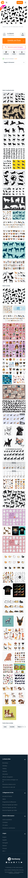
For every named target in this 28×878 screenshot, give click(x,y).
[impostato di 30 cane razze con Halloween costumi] (13, 409)
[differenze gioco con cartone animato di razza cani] (8, 817)
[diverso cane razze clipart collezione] (7, 361)
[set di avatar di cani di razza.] (8, 806)
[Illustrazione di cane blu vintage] (9, 255)
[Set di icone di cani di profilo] (8, 328)
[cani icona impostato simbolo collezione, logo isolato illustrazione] (13, 489)
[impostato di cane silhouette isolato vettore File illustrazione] (6, 624)
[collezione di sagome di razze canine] (8, 108)
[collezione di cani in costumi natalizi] (19, 806)
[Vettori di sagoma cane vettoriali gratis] (13, 137)
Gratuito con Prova (14, 41)
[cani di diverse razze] (8, 566)
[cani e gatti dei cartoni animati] (13, 305)
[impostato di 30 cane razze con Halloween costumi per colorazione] (13, 611)
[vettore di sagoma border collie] (13, 199)
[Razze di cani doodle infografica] (13, 462)
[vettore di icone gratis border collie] (13, 233)
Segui (22, 35)
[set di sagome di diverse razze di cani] (7, 175)
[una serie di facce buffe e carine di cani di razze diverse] (8, 783)
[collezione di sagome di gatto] (6, 212)
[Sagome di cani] (13, 122)
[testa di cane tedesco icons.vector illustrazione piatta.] (8, 748)
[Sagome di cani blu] (13, 289)
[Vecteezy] (2, 2)
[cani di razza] (13, 264)
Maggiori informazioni (9, 61)
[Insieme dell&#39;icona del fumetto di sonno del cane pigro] (13, 721)
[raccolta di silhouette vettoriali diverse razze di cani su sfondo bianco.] (9, 221)
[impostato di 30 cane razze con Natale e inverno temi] (13, 392)
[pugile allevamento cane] (8, 736)
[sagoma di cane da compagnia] (8, 316)
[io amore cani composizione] (8, 524)
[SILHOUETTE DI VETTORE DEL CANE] (8, 96)
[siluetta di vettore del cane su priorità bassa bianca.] (13, 164)
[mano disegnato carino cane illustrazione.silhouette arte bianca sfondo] (8, 501)
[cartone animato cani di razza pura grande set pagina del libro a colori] (8, 692)
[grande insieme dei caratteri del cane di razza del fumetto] (8, 680)
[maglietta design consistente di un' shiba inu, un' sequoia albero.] (9, 634)
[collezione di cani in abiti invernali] (7, 828)
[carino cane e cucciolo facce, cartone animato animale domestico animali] (8, 577)
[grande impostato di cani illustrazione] (7, 440)
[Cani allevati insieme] (7, 245)
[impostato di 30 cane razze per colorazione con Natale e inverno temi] (13, 647)
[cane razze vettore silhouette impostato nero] (13, 477)
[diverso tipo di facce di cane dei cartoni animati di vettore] (13, 275)
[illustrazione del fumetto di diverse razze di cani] (7, 773)
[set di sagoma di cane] (13, 593)
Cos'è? (15, 58)
